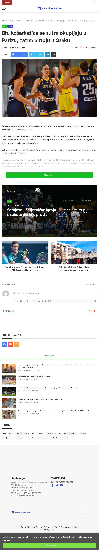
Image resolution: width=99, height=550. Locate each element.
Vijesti (19, 20)
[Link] (42, 301)
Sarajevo (11, 201)
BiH (4, 433)
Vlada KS (54, 438)
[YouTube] (10, 344)
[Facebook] (4, 344)
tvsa (45, 438)
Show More (49, 175)
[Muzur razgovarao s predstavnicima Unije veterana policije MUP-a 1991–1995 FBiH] (9, 414)
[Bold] (14, 301)
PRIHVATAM (49, 545)
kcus (33, 433)
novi (65, 433)
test (39, 438)
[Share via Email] (53, 54)
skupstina (20, 438)
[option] (49, 211)
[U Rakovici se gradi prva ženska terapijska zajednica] (9, 403)
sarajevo (83, 433)
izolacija (26, 433)
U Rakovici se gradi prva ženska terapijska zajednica (32, 2)
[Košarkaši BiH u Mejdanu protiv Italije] (9, 380)
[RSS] (16, 344)
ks (60, 433)
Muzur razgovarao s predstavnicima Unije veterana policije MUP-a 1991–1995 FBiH (53, 411)
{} (46, 301)
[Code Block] (39, 301)
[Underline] (21, 301)
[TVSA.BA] (49, 8)
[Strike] (24, 301)
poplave (73, 433)
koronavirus (52, 433)
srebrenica (30, 438)
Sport (26, 20)
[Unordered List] (32, 301)
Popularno (49, 355)
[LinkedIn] (47, 54)
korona (41, 433)
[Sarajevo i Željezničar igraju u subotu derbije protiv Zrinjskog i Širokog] (9, 391)
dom (11, 433)
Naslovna (9, 20)
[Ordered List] (28, 301)
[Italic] (17, 301)
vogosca (63, 438)
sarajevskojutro (8, 438)
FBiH (17, 433)
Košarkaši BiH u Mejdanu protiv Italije (34, 376)
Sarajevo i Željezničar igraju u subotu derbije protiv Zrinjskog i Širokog (48, 388)
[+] (49, 301)
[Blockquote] (35, 301)
